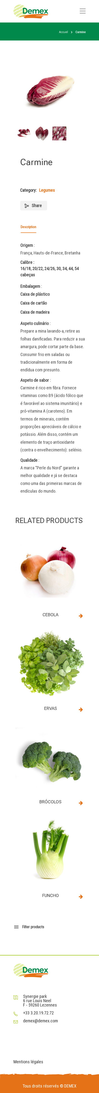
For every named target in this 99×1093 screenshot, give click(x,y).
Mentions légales (28, 1062)
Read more (81, 616)
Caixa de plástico (35, 294)
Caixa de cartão (33, 302)
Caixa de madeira (35, 312)
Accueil (63, 32)
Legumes (47, 190)
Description (28, 227)
